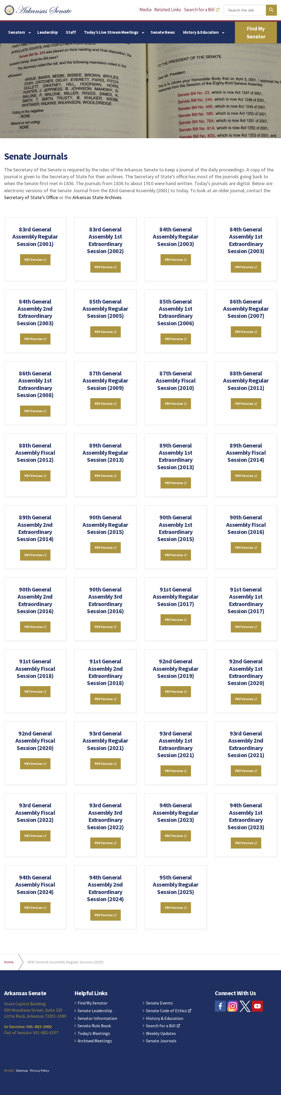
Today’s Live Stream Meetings (111, 32)
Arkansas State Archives (97, 197)
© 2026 (9, 1070)
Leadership (47, 32)
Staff (71, 32)
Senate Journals (161, 1041)
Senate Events (159, 1003)
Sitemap (22, 1070)
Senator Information (97, 1018)
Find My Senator (256, 32)
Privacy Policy (39, 1070)
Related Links (167, 10)
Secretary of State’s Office (31, 197)
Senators (16, 32)
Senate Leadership (95, 1010)
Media (145, 10)
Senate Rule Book (94, 1025)
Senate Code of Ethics (166, 1010)
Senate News (163, 32)
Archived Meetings (95, 1041)
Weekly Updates (161, 1033)
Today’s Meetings (94, 1033)
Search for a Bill (199, 10)
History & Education (201, 32)
